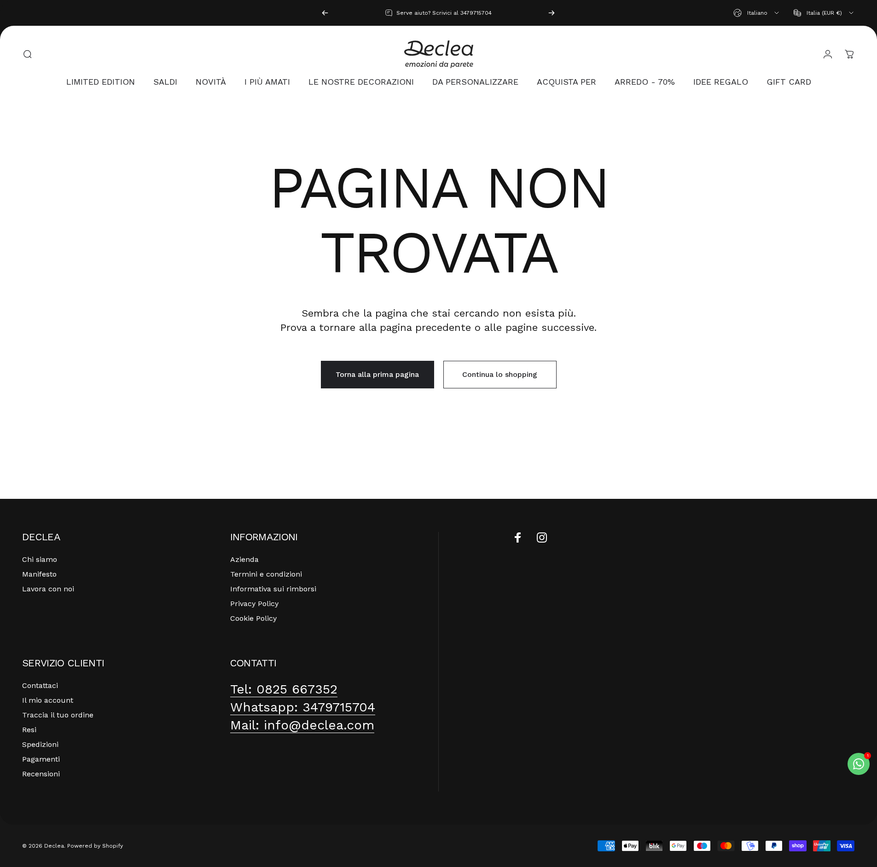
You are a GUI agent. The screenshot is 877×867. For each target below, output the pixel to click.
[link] (283, 689)
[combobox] (756, 13)
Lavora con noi (48, 588)
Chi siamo (39, 559)
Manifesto (39, 574)
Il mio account (47, 700)
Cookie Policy (253, 618)
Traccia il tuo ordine (57, 715)
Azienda (244, 559)
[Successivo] (551, 13)
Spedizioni (40, 744)
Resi (29, 729)
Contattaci (40, 685)
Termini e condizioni (266, 574)
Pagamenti (41, 759)
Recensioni (41, 773)
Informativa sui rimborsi (273, 588)
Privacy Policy (254, 603)
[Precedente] (325, 13)
